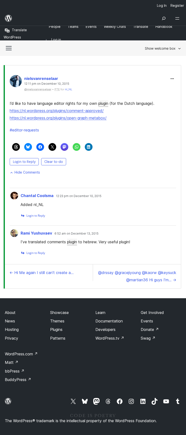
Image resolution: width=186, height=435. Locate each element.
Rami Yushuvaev (36, 233)
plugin (103, 103)
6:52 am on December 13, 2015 (76, 233)
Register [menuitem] (177, 5)
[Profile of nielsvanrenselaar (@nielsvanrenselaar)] (16, 82)
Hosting (12, 329)
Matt (11, 362)
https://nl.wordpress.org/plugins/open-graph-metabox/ (58, 117)
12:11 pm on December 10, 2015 (46, 83)
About (10, 312)
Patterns (57, 338)
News (10, 321)
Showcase (59, 312)
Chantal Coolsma (37, 195)
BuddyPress (18, 379)
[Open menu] (178, 18)
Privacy (11, 338)
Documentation (109, 321)
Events (147, 321)
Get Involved (152, 312)
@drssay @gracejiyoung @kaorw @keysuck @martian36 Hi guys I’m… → (137, 276)
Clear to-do (53, 162)
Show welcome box (160, 48)
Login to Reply (24, 161)
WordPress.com (21, 353)
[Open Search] (163, 18)
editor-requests (24, 130)
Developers (105, 329)
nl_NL (68, 89)
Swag (148, 338)
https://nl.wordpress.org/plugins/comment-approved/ (57, 110)
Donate (150, 329)
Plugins (56, 329)
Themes (57, 321)
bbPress (14, 371)
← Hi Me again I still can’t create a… (41, 272)
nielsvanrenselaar (41, 78)
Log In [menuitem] (162, 5)
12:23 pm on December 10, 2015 (78, 196)
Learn (100, 312)
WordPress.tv (109, 338)
